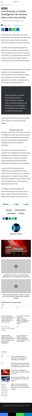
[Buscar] (30, 2)
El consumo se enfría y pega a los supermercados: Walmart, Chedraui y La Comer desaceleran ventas (23, 319)
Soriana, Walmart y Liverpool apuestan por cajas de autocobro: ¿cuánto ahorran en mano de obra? (8, 319)
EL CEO (27, 405)
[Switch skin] (27, 2)
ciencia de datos (20, 210)
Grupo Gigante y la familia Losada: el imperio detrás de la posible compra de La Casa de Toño (23, 338)
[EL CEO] (16, 1)
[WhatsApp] (14, 29)
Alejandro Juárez (7, 25)
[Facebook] (2, 29)
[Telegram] (17, 29)
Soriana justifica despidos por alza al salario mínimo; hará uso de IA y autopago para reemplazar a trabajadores (8, 339)
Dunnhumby (12, 213)
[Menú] (2, 2)
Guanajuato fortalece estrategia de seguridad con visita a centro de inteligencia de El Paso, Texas (20, 365)
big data (9, 210)
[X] (6, 29)
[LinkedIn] (10, 29)
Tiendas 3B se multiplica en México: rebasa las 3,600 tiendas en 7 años (15, 251)
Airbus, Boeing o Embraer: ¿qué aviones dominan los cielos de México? (20, 379)
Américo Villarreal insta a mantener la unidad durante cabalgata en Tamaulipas (19, 358)
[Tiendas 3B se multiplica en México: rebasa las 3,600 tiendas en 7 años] (5, 372)
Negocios (4, 8)
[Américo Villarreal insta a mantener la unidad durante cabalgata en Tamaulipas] (5, 358)
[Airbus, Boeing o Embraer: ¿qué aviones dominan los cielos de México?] (5, 379)
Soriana (22, 213)
